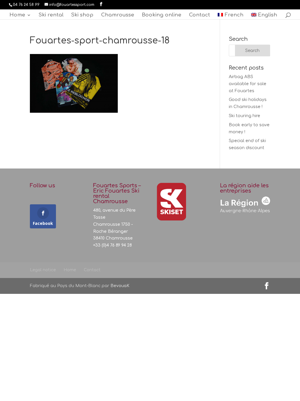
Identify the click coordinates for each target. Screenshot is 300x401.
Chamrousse (117, 15)
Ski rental (51, 15)
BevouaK (119, 286)
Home (17, 15)
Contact (199, 15)
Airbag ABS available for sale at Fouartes (247, 84)
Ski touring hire (244, 116)
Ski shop (82, 15)
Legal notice (43, 270)
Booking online (161, 15)
